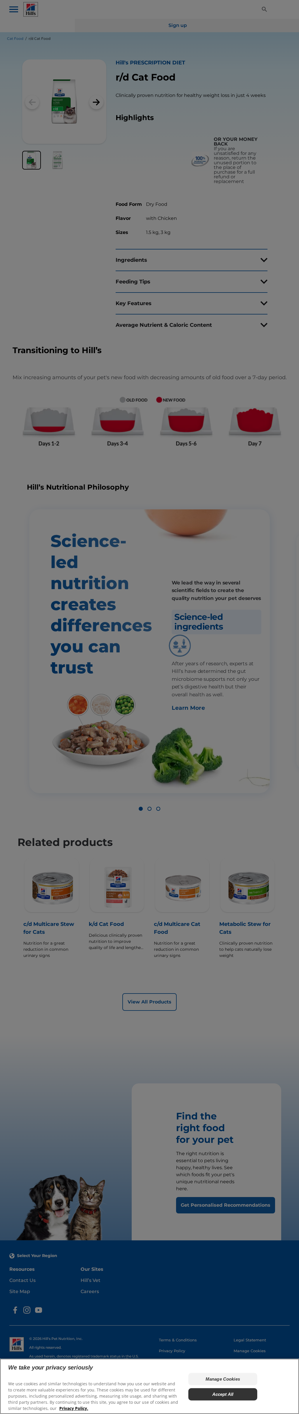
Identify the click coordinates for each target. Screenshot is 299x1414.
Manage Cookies (223, 1379)
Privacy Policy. (73, 1408)
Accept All (223, 1394)
